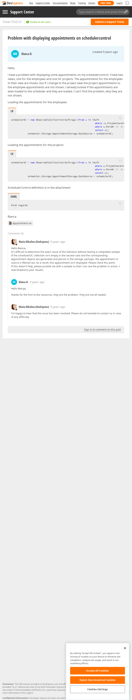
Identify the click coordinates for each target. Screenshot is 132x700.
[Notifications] (127, 3)
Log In (119, 3)
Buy (31, 3)
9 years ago (57, 242)
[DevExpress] (13, 3)
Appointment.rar (22, 223)
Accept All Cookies (97, 670)
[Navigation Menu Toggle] (5, 12)
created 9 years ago (105, 52)
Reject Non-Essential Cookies (98, 680)
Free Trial (106, 3)
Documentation (60, 3)
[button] (120, 118)
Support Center (43, 3)
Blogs (72, 3)
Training (82, 3)
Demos (91, 3)
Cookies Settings (97, 689)
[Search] (125, 12)
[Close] (125, 648)
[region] (97, 671)
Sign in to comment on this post (102, 329)
